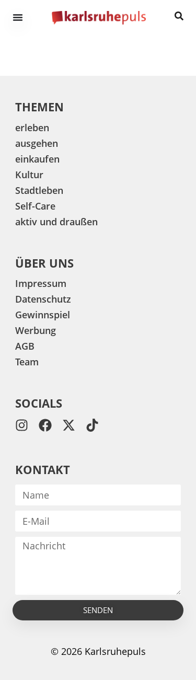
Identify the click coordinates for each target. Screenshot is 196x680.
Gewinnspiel (42, 314)
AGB (24, 346)
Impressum (40, 283)
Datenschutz (43, 299)
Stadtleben (39, 190)
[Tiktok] (92, 425)
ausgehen (36, 143)
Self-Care (35, 206)
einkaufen (37, 159)
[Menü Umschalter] (18, 17)
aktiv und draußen (56, 221)
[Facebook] (45, 425)
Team (27, 361)
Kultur (29, 174)
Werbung (35, 330)
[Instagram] (21, 425)
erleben (32, 127)
